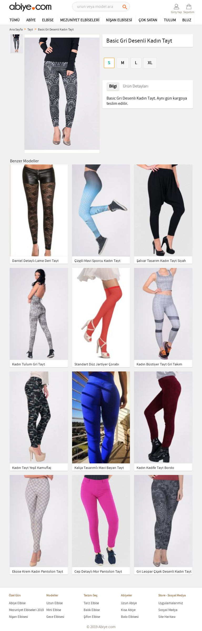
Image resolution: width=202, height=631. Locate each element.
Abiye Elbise (17, 603)
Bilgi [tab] (113, 86)
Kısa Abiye (128, 610)
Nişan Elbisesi (119, 20)
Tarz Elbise (91, 603)
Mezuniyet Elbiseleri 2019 (26, 610)
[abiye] (30, 7)
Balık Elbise (92, 610)
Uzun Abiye (129, 603)
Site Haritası (166, 617)
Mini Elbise (53, 610)
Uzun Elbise (54, 603)
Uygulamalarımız (170, 603)
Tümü (14, 20)
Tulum (170, 20)
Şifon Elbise (92, 617)
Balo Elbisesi (130, 617)
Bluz (186, 20)
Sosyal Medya (168, 610)
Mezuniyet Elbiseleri (79, 20)
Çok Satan (148, 20)
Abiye (31, 20)
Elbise (48, 20)
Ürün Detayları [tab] (135, 86)
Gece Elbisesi (55, 617)
